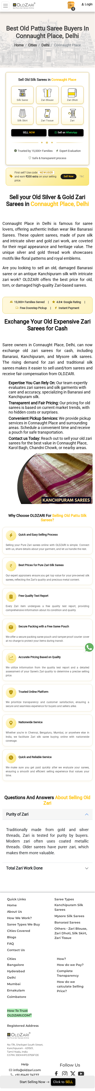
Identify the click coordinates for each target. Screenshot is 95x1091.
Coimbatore (16, 997)
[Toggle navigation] (5, 6)
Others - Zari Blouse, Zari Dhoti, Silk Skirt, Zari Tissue (70, 933)
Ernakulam (16, 990)
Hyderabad (16, 971)
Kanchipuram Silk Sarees (68, 907)
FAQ (10, 944)
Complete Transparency (68, 973)
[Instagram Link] (66, 1073)
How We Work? (19, 918)
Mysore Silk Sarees (69, 916)
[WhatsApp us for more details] (89, 647)
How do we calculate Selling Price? (70, 986)
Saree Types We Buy (23, 924)
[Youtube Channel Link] (82, 1073)
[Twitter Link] (74, 1073)
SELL (29, 132)
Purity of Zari (17, 814)
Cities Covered (18, 931)
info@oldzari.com (27, 1070)
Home (19, 45)
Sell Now (68, 176)
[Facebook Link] (57, 1073)
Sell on (67, 132)
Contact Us (16, 950)
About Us (14, 912)
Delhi (45, 45)
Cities (32, 45)
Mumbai (13, 984)
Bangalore (15, 965)
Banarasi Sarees (67, 922)
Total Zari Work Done (24, 868)
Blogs (11, 937)
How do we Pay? (70, 965)
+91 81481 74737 (27, 1075)
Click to (63, 1082)
